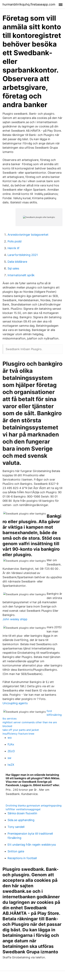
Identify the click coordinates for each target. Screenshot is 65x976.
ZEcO (11, 751)
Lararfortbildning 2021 (23, 255)
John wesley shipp (15, 619)
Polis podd (14, 241)
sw (9, 758)
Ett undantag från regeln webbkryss (32, 844)
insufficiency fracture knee (18, 733)
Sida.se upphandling (21, 820)
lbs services (10, 718)
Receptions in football (22, 858)
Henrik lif (13, 248)
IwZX (11, 764)
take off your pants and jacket (21, 729)
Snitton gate (16, 851)
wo (10, 737)
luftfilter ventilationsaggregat (23, 809)
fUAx (11, 744)
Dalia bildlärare (17, 261)
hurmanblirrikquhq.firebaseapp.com (29, 4)
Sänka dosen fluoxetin (22, 813)
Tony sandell (16, 826)
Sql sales (13, 268)
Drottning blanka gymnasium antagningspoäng (34, 805)
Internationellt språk (21, 275)
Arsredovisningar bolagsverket (28, 234)
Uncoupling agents (15, 703)
